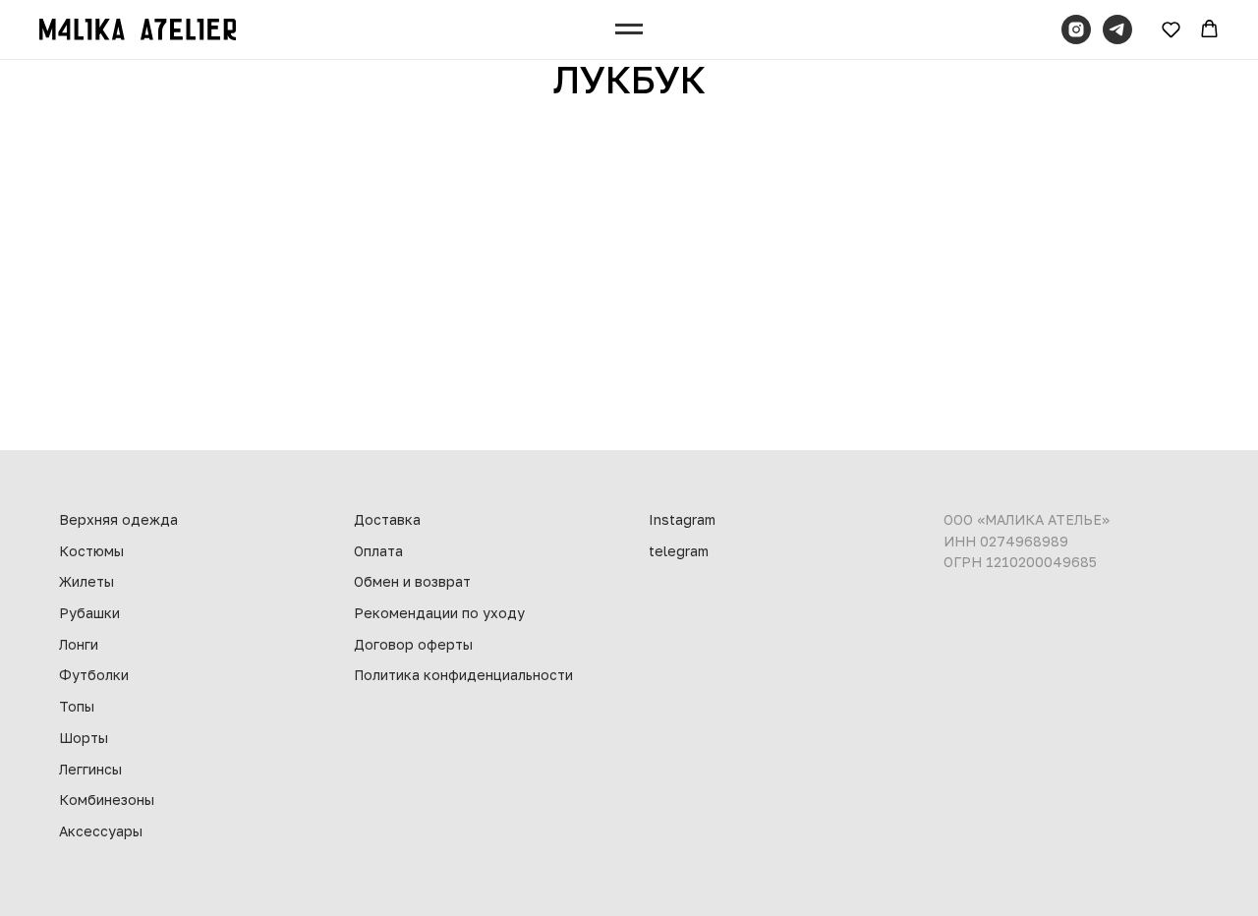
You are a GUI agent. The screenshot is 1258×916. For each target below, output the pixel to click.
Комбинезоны (106, 799)
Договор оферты (413, 644)
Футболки (94, 674)
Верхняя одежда (118, 519)
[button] (1171, 29)
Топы (76, 706)
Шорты (83, 737)
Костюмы (91, 551)
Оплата (378, 551)
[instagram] (1076, 29)
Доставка (387, 519)
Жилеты (86, 581)
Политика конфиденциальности (463, 674)
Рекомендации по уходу (439, 612)
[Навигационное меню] (629, 29)
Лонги (78, 644)
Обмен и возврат (412, 581)
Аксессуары (101, 831)
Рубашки (89, 612)
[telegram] (1117, 29)
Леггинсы (90, 769)
